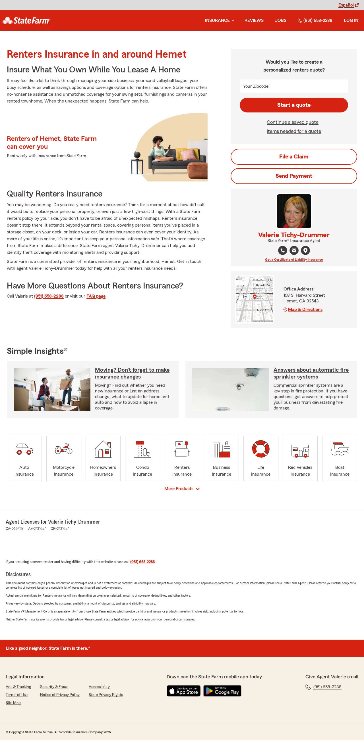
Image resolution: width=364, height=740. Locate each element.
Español (346, 5)
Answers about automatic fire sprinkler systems (311, 373)
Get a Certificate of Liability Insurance (294, 259)
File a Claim (294, 157)
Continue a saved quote (292, 122)
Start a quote (294, 105)
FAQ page (96, 296)
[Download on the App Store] (184, 691)
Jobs (280, 20)
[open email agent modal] (294, 251)
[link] (26, 20)
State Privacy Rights (106, 695)
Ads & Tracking (18, 687)
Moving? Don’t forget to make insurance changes (132, 373)
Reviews (254, 20)
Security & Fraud (54, 687)
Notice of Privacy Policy (60, 695)
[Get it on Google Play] (222, 691)
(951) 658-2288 (317, 20)
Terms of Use (17, 695)
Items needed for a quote (294, 131)
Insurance (217, 20)
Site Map (13, 703)
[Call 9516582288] (282, 250)
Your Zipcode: (256, 86)
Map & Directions (305, 309)
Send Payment (294, 176)
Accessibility (99, 687)
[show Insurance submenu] (232, 20)
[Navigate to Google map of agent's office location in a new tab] (305, 250)
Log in (351, 20)
